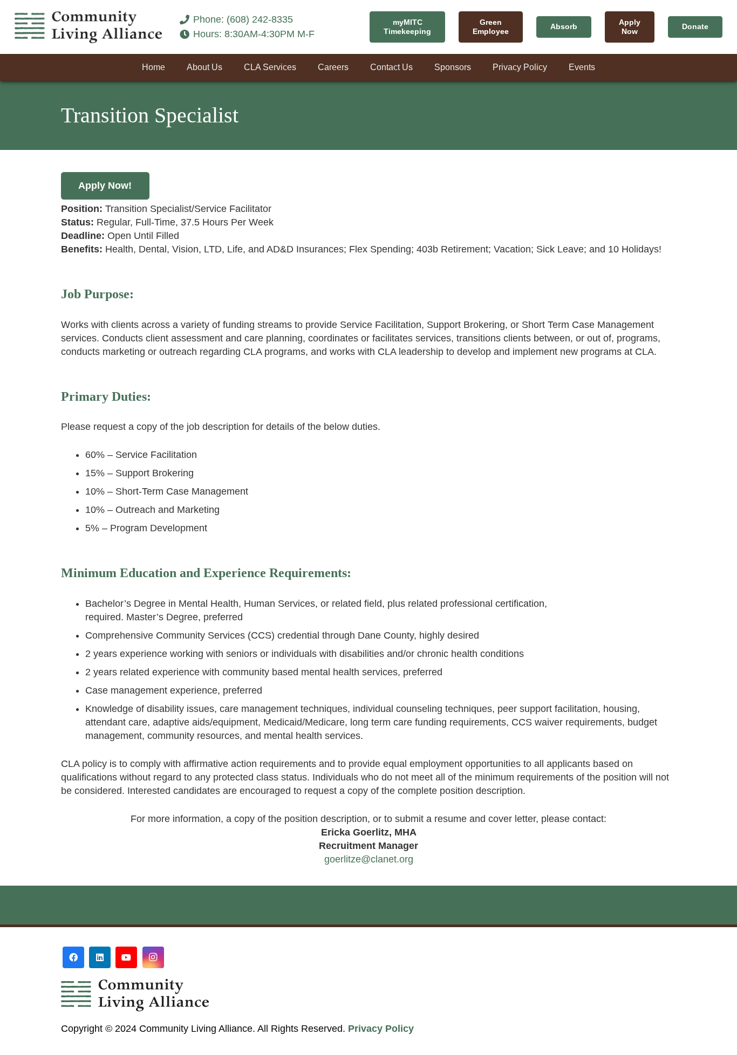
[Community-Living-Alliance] (88, 27)
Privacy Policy (381, 1028)
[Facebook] (73, 957)
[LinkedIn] (100, 957)
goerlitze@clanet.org (368, 859)
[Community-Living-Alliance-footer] (261, 995)
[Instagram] (153, 957)
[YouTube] (126, 957)
